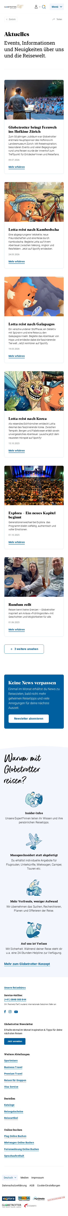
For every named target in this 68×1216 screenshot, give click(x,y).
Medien (25, 1177)
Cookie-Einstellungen (48, 1185)
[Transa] (24, 1198)
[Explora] (8, 1198)
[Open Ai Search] (44, 7)
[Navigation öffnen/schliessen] (38, 7)
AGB (31, 1185)
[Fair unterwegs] (56, 1198)
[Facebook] (5, 1012)
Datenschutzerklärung (14, 1185)
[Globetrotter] (11, 1206)
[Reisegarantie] (30, 1206)
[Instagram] (10, 1012)
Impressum (37, 1177)
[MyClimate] (39, 1199)
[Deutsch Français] (10, 1177)
